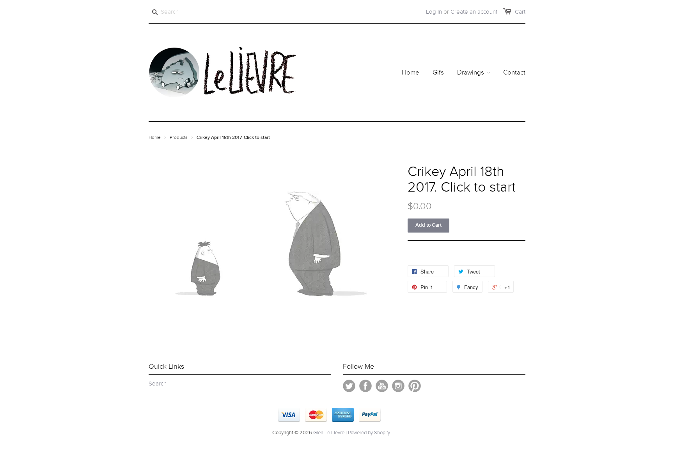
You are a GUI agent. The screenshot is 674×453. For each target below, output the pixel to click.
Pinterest (414, 386)
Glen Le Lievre (328, 433)
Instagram (398, 386)
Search (158, 383)
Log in (434, 11)
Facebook (365, 386)
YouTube (382, 386)
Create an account (474, 11)
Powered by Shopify (369, 433)
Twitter (349, 386)
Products (179, 137)
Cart (520, 11)
